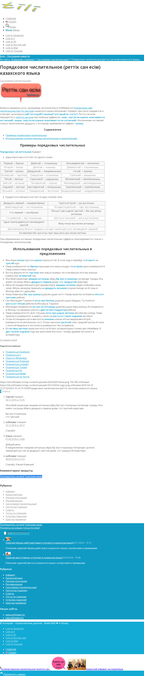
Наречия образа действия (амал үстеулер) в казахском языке (39, 542)
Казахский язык (14, 494)
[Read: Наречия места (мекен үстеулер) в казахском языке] (8, 554)
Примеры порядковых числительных (26, 135)
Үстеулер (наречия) (16, 516)
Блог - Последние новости (15, 56)
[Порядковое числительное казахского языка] (21, 102)
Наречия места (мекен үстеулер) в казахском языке (34, 557)
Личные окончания (16, 497)
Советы (10, 510)
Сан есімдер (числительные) (15, 80)
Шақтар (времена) (16, 519)
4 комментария (8, 340)
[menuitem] (75, 18)
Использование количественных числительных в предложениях (41, 138)
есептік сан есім (24, 117)
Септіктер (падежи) (16, 507)
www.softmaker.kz (15, 614)
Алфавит (10, 491)
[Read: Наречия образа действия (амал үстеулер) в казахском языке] (8, 539)
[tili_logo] (21, 13)
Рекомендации (14, 500)
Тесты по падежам (16, 513)
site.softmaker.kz (15, 617)
